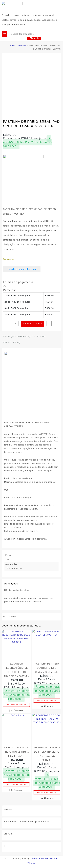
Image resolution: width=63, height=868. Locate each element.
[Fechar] (4, 285)
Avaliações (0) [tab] (11, 342)
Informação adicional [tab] (32, 336)
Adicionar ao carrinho (32, 323)
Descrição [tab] (9, 336)
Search (34, 38)
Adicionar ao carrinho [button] (16, 705)
